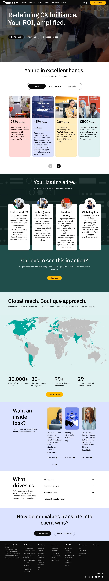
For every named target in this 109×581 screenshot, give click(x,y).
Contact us (98, 3)
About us (32, 36)
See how (54, 277)
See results (42, 533)
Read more (51, 455)
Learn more (54, 394)
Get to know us (64, 533)
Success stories (50, 36)
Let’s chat (16, 36)
